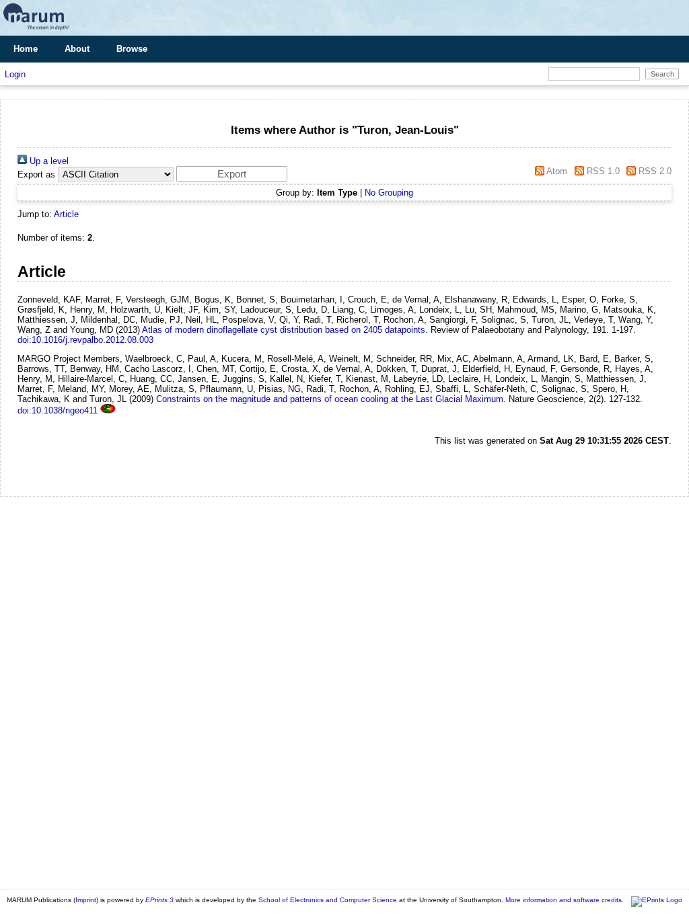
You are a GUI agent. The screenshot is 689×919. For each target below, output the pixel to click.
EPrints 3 (159, 900)
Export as (36, 174)
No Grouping (389, 193)
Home (25, 49)
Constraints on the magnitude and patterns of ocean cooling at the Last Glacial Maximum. (331, 399)
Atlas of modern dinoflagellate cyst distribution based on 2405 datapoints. (285, 330)
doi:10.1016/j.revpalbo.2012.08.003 (85, 340)
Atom (555, 171)
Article (66, 214)
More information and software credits (563, 900)
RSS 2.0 (654, 171)
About (77, 49)
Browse (131, 49)
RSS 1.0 (601, 171)
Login (15, 74)
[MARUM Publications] (36, 31)
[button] (231, 174)
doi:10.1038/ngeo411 (57, 410)
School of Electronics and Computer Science (327, 900)
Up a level (48, 161)
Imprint (85, 900)
